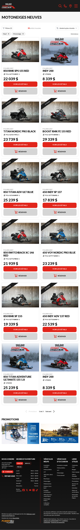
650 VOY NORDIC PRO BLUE (59, 252)
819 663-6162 (10, 476)
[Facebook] (23, 490)
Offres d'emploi (74, 475)
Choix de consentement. (58, 522)
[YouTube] (30, 490)
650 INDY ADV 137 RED (56, 316)
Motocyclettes (48, 469)
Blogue (74, 469)
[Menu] (76, 6)
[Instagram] (33, 490)
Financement (60, 475)
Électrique (46, 479)
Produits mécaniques (47, 491)
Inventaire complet (46, 466)
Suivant (48, 411)
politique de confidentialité (51, 520)
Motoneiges (47, 481)
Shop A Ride (16, 518)
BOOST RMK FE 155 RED (57, 131)
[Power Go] (21, 521)
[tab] (19, 463)
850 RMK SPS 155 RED (16, 70)
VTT (45, 472)
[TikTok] (37, 490)
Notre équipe (75, 472)
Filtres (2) (8, 28)
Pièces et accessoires (75, 491)
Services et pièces (75, 484)
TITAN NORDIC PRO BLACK (19, 131)
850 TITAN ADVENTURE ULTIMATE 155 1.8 (17, 378)
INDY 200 (48, 70)
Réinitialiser (74, 34)
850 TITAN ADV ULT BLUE (18, 192)
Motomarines (47, 484)
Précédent (33, 411)
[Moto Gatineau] (8, 6)
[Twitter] (27, 490)
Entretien (74, 488)
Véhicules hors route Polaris (48, 495)
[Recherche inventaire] (60, 6)
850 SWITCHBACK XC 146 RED (18, 254)
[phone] (65, 6)
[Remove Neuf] (9, 34)
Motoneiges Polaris (47, 499)
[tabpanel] (27, 478)
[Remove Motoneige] (23, 34)
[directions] (70, 6)
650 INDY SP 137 (52, 192)
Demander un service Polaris (75, 496)
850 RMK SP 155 (12, 316)
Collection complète (46, 503)
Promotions (75, 481)
